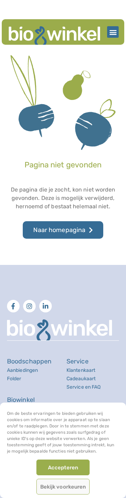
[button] (113, 32)
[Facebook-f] (13, 306)
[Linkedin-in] (45, 306)
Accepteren (63, 467)
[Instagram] (29, 306)
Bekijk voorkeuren (63, 487)
